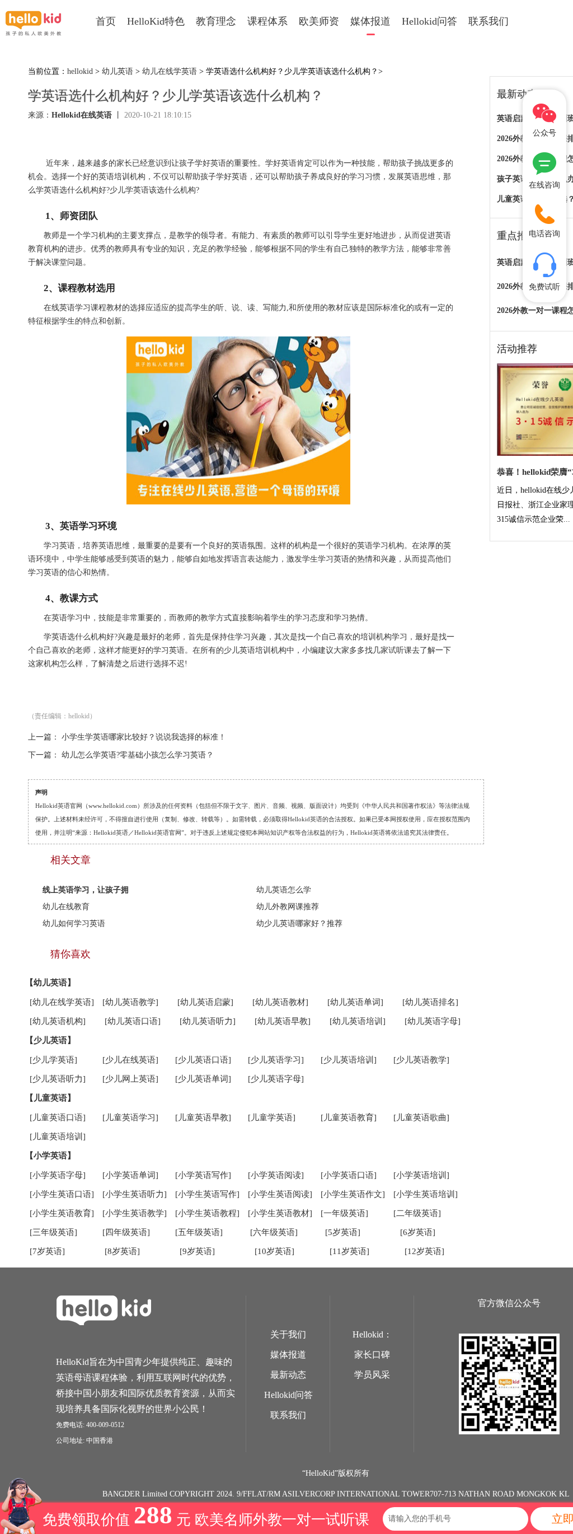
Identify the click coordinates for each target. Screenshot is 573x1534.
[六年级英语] (274, 1232)
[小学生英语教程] (207, 1213)
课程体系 (267, 21)
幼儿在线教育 (66, 906)
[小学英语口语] (349, 1175)
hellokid (80, 71)
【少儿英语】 (50, 1040)
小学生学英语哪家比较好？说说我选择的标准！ (144, 737)
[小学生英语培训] (425, 1194)
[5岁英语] (342, 1232)
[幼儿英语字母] (433, 1021)
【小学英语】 (50, 1155)
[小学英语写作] (203, 1175)
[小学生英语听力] (134, 1194)
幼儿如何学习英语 (74, 923)
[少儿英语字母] (276, 1078)
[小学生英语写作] (207, 1194)
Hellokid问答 (429, 21)
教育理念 (216, 21)
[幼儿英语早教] (283, 1021)
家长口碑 (372, 1354)
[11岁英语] (349, 1251)
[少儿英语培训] (349, 1059)
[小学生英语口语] (62, 1194)
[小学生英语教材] (280, 1213)
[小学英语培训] (421, 1175)
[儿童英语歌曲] (421, 1117)
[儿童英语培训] (58, 1136)
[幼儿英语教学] (130, 1002)
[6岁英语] (417, 1232)
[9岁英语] (197, 1251)
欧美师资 (319, 21)
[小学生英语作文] (353, 1194)
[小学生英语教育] (62, 1213)
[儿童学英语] (271, 1117)
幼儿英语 (117, 71)
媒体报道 (370, 21)
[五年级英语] (199, 1232)
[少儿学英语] (53, 1059)
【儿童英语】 (50, 1097)
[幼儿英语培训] (358, 1021)
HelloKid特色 (156, 21)
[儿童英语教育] (349, 1117)
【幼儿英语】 (50, 982)
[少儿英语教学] (421, 1059)
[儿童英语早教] (203, 1117)
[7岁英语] (47, 1251)
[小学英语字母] (58, 1175)
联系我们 (488, 21)
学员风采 (372, 1374)
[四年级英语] (126, 1232)
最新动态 (288, 1374)
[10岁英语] (274, 1251)
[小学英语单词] (130, 1175)
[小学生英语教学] (134, 1213)
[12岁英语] (424, 1251)
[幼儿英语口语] (133, 1021)
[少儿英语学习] (276, 1059)
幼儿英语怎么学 (283, 890)
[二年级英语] (417, 1213)
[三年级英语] (53, 1232)
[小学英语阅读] (276, 1175)
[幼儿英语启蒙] (205, 1002)
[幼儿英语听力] (208, 1021)
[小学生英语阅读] (280, 1194)
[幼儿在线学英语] (62, 1002)
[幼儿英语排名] (430, 1002)
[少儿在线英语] (130, 1059)
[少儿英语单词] (203, 1078)
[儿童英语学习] (130, 1117)
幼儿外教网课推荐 (287, 906)
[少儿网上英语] (130, 1078)
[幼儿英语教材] (280, 1002)
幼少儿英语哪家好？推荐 (299, 923)
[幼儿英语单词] (355, 1002)
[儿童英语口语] (58, 1117)
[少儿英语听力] (58, 1078)
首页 (106, 21)
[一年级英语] (344, 1213)
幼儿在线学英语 (169, 71)
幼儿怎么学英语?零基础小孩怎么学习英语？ (138, 755)
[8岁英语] (122, 1251)
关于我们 (288, 1334)
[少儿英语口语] (203, 1059)
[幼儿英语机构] (58, 1021)
